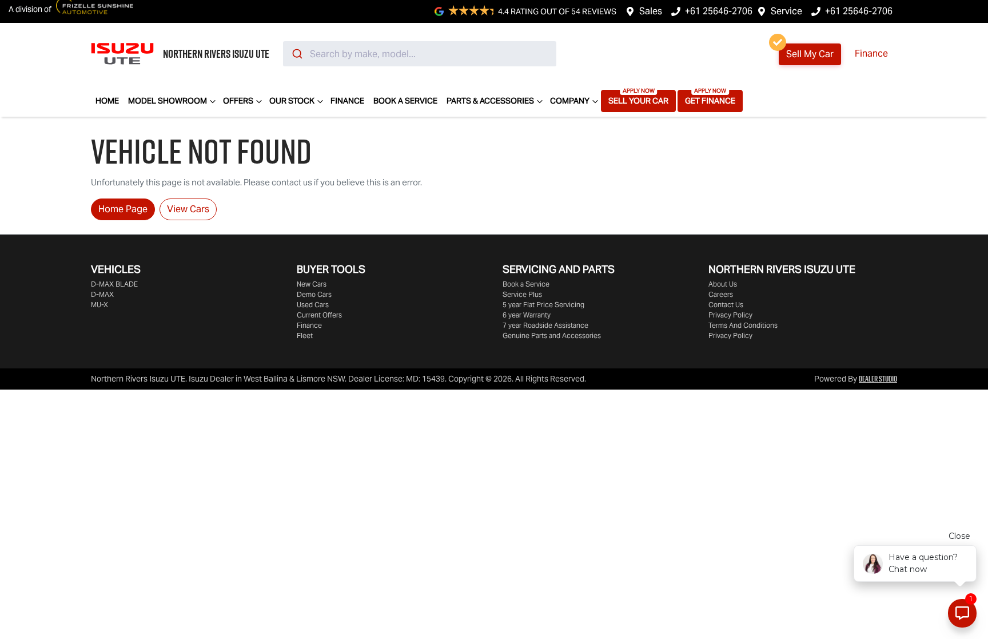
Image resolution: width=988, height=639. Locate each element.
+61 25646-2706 (718, 11)
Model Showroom (167, 101)
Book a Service (405, 101)
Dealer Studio (878, 378)
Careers (720, 294)
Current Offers (319, 315)
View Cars (188, 209)
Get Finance (710, 101)
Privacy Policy (730, 315)
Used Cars (313, 304)
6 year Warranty (527, 315)
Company (569, 101)
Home (107, 101)
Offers (238, 101)
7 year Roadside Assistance (545, 325)
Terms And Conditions (743, 325)
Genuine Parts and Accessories (552, 335)
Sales (650, 11)
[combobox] (419, 53)
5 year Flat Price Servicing (543, 304)
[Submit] (296, 53)
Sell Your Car (638, 101)
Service (786, 11)
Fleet (305, 335)
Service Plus (522, 294)
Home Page (123, 209)
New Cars (311, 284)
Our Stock (291, 101)
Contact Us (725, 304)
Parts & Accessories (490, 101)
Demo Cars (314, 294)
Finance (871, 53)
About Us (722, 284)
